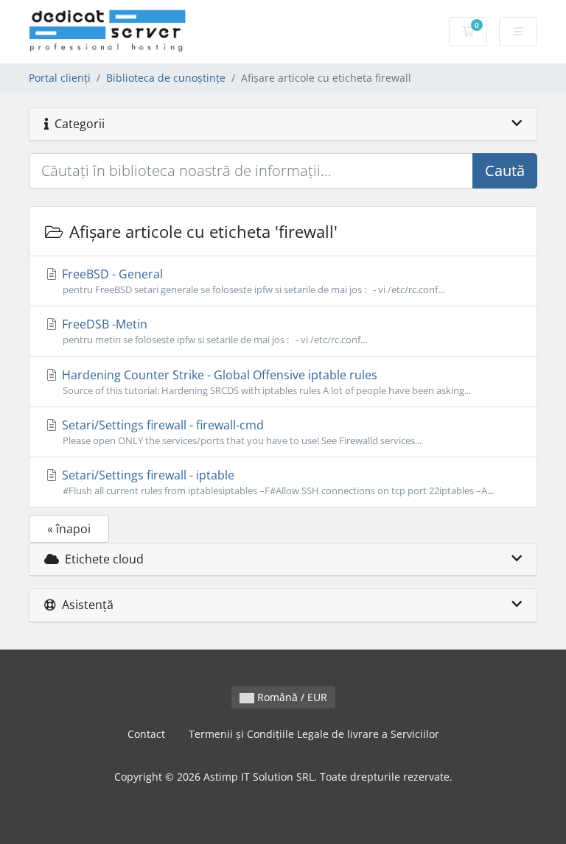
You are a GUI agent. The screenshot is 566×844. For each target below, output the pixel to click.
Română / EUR (290, 697)
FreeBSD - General (251, 281)
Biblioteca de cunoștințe (166, 78)
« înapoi (69, 529)
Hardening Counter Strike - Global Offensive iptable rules (265, 382)
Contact (146, 734)
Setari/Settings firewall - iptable (276, 482)
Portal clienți (60, 78)
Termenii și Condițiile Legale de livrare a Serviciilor (314, 734)
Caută (505, 170)
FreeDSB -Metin (213, 331)
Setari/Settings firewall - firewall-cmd (240, 432)
